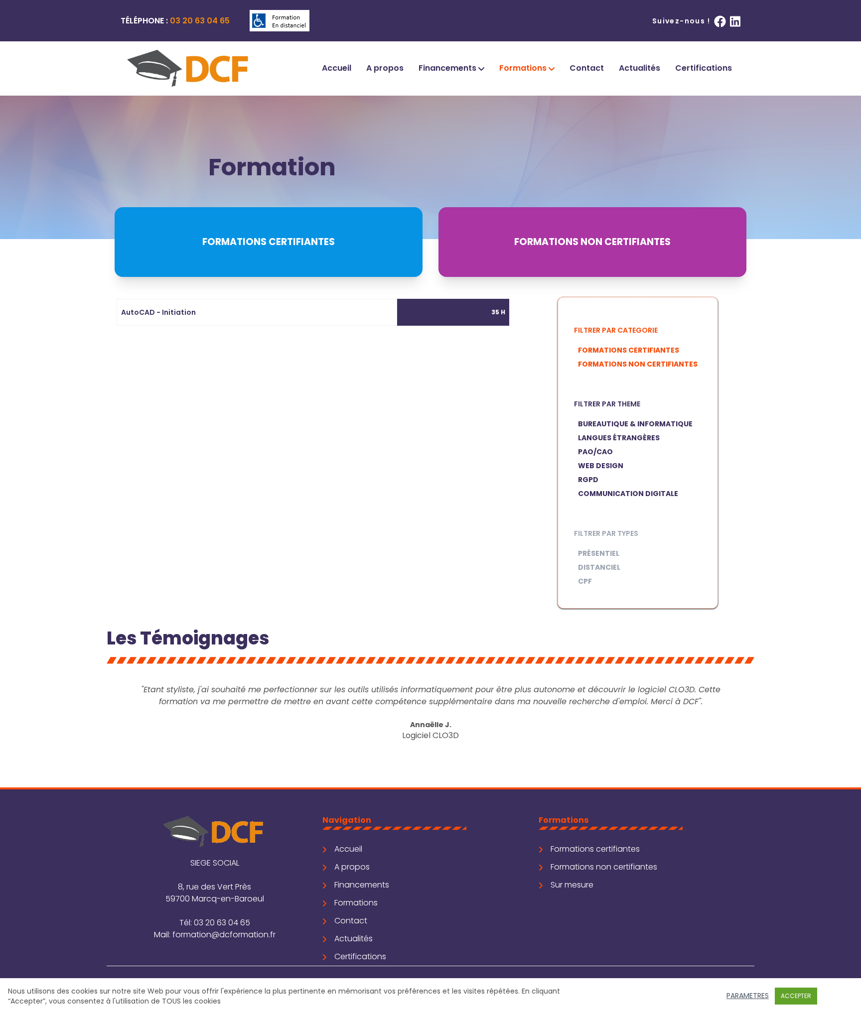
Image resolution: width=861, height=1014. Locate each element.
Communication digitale (628, 494)
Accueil (336, 68)
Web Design (600, 466)
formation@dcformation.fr (224, 934)
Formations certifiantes (628, 350)
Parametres (747, 996)
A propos (385, 68)
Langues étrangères (619, 438)
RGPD (588, 480)
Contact (587, 68)
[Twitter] (735, 21)
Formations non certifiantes (638, 364)
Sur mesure (572, 884)
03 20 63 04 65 (200, 20)
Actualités (639, 68)
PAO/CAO (595, 452)
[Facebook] (720, 21)
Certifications (703, 68)
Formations (524, 68)
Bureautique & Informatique (635, 424)
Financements (448, 68)
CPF (585, 581)
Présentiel (598, 553)
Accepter (796, 996)
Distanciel (599, 567)
